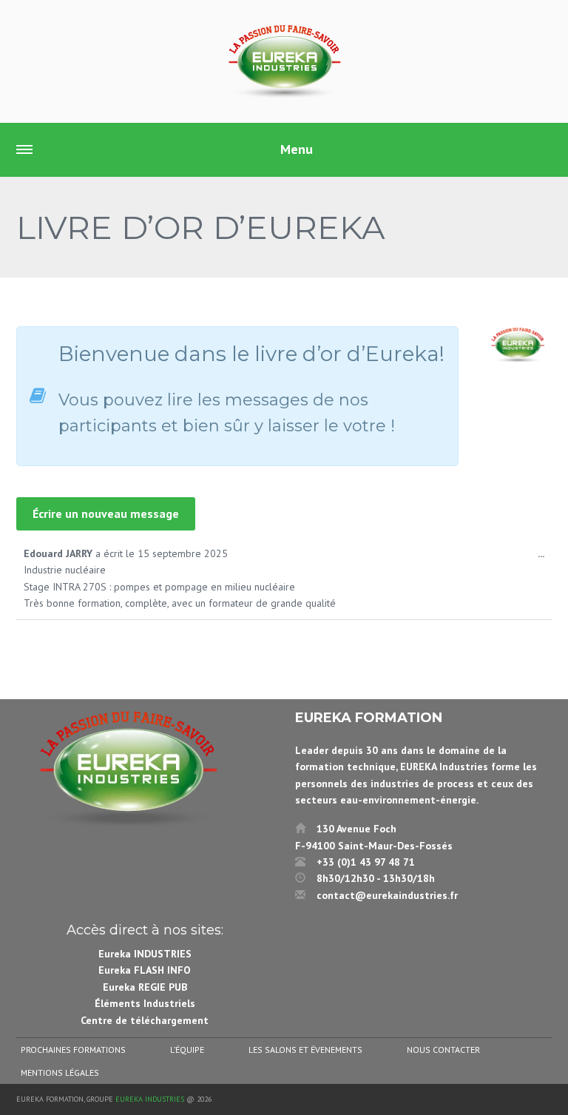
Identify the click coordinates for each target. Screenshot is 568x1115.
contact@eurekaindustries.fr (387, 895)
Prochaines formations (73, 1049)
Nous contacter (443, 1049)
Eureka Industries (149, 1099)
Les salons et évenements (305, 1049)
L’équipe (187, 1049)
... (545, 557)
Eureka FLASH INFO (144, 970)
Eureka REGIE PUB (145, 987)
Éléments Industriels (145, 1003)
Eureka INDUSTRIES (145, 953)
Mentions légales (60, 1072)
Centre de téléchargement (145, 1020)
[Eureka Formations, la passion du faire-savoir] (284, 61)
